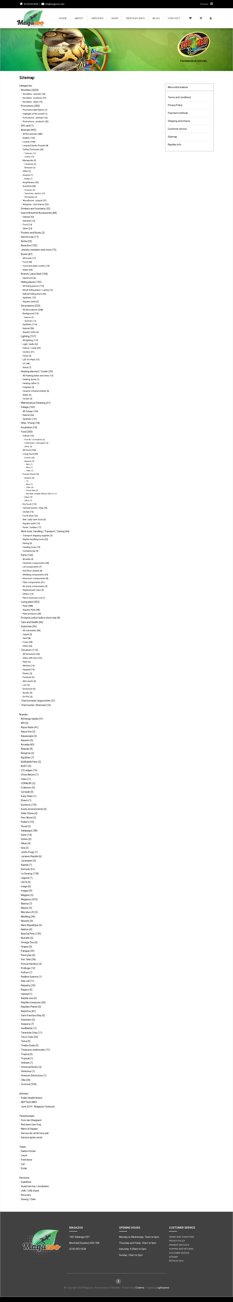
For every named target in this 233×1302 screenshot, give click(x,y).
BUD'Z (26, 766)
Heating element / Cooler (37, 371)
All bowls (29, 258)
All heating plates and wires (38, 375)
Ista (24, 847)
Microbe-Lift (29, 912)
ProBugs (28, 968)
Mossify (27, 920)
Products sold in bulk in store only (40, 617)
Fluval (26, 826)
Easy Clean (28, 796)
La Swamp (30, 873)
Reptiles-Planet (31, 1006)
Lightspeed (163, 1287)
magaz (26, 890)
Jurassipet (28, 860)
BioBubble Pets (31, 761)
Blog (156, 18)
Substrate (29, 626)
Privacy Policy (175, 105)
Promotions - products (36, 121)
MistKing (28, 916)
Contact (174, 18)
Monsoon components (35, 578)
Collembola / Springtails (36, 443)
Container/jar (30, 551)
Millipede (29, 167)
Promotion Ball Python (35, 110)
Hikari (28, 497)
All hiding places (33, 286)
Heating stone (31, 379)
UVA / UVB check (30, 1190)
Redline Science (31, 976)
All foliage (30, 411)
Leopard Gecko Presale (35, 145)
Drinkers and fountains (35, 208)
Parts (27, 555)
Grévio (26, 839)
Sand (27, 638)
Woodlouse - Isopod (35, 200)
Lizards (29, 141)
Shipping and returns (179, 121)
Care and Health (32, 622)
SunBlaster (29, 1028)
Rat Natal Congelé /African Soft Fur (41, 494)
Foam (28, 642)
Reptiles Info (135, 18)
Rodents (29, 461)
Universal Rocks (31, 1067)
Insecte (28, 175)
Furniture (28, 677)
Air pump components (35, 586)
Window (29, 665)
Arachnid (29, 186)
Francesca (26, 1159)
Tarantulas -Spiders (34, 193)
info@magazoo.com (54, 4)
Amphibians (31, 182)
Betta (26, 241)
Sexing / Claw (28, 1199)
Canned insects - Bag (35, 508)
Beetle (28, 179)
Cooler (27, 398)
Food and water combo (36, 266)
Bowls (26, 254)
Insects (29, 457)
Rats (29, 464)
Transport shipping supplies (38, 535)
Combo (28, 352)
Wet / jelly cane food (34, 519)
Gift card (27, 125)
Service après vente (31, 1137)
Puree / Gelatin (32, 527)
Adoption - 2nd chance (36, 204)
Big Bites (27, 757)
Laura (24, 1155)
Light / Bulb (30, 344)
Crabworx (28, 787)
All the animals (32, 134)
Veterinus (28, 1071)
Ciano (26, 779)
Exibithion (26, 1182)
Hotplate (28, 387)
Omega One (29, 942)
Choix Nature (29, 774)
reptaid (26, 994)
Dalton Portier (28, 1151)
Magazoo (29, 899)
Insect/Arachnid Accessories (39, 212)
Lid (26, 685)
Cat (23, 1164)
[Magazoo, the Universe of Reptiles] (31, 18)
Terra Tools (29, 1037)
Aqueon (27, 740)
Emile (24, 1168)
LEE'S (26, 882)
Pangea (27, 951)
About (79, 18)
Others (28, 594)
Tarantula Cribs (31, 1032)
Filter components (34, 582)
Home (63, 18)
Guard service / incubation (35, 1186)
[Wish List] (190, 18)
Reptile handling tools (35, 539)
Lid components (32, 566)
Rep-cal (27, 981)
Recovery (26, 1195)
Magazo (27, 895)
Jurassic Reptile (31, 856)
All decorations (33, 309)
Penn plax (28, 955)
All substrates (32, 630)
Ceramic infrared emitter (36, 391)
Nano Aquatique (31, 925)
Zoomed (29, 1084)
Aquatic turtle (31, 301)
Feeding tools (31, 547)
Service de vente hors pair (35, 1133)
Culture (28, 435)
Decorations (30, 305)
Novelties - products (34, 98)
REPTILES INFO (29, 1102)
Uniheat (27, 1062)
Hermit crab (30, 237)
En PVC (28, 696)
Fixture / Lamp (32, 348)
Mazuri (26, 908)
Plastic (27, 673)
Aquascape (29, 736)
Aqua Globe (29, 727)
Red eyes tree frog (31, 1124)
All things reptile (32, 718)
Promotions (30, 105)
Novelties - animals (34, 94)
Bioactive (29, 245)
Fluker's (27, 821)
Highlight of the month (35, 113)
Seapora (27, 1024)
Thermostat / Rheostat (36, 705)
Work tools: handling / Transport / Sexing (45, 531)
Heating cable (31, 383)
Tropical (27, 1058)
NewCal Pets (31, 933)
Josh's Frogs (29, 852)
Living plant (30, 601)
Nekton (26, 929)
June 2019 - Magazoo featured (38, 1106)
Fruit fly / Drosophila (34, 439)
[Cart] (200, 18)
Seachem (28, 1019)
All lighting (30, 340)
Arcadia (28, 559)
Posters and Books (33, 232)
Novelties (30, 90)
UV (26, 363)
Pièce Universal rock (34, 598)
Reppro (26, 989)
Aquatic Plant (31, 609)
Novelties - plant (32, 102)
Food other (30, 515)
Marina (26, 903)
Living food (30, 454)
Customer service (177, 129)
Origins (26, 946)
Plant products (32, 613)
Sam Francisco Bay (33, 1015)
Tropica (27, 1054)
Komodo (28, 869)
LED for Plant (31, 359)
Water (28, 269)
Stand (27, 367)
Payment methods (178, 113)
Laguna (27, 877)
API (24, 723)
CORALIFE (28, 783)
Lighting (28, 336)
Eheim (26, 800)
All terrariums (31, 654)
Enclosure (29, 689)
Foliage (28, 407)
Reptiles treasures (33, 1002)
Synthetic (29, 297)
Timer (27, 356)
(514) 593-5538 (31, 4)
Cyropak (27, 791)
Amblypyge (30, 197)
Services (97, 18)
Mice (29, 467)
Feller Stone (29, 813)
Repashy (28, 985)
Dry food (30, 504)
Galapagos (29, 830)
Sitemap (172, 136)
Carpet (27, 634)
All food (29, 450)
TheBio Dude (29, 1045)
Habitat (28, 217)
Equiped (29, 669)
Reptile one (29, 998)
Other (27, 171)
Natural (29, 317)
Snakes (29, 138)
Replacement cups (33, 590)
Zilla (25, 1080)
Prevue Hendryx (31, 964)
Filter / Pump (30, 423)
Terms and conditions (179, 97)
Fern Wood (28, 817)
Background (31, 313)
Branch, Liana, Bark (34, 273)
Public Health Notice (31, 1097)
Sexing (27, 543)
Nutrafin (27, 938)
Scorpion (29, 190)
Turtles (29, 156)
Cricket (28, 512)
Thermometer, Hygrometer (38, 700)
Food (27, 224)
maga (26, 886)
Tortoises (30, 153)
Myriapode (29, 160)
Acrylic (27, 692)
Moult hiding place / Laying (38, 290)
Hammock (29, 278)
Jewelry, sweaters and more (38, 249)
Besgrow (27, 753)
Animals (28, 130)
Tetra (25, 1041)
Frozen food (31, 474)
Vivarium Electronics (33, 1075)
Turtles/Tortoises (33, 149)
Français (204, 4)
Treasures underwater (35, 1049)
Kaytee (26, 865)
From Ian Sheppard (31, 1120)
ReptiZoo (28, 1011)
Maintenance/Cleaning (35, 402)
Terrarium (29, 650)
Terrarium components (36, 563)
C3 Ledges (29, 770)
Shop (114, 18)
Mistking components (35, 574)
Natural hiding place (34, 294)
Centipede (30, 164)
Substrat (29, 221)
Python (26, 972)
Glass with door (32, 658)
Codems (139, 1287)
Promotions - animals (35, 117)
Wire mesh (29, 681)
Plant (28, 606)
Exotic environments (34, 809)
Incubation (29, 427)
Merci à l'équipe (29, 1128)
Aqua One (28, 731)
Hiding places (31, 282)
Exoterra (29, 804)
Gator (26, 834)
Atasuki (27, 748)
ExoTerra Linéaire (32, 570)
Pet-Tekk (28, 959)
